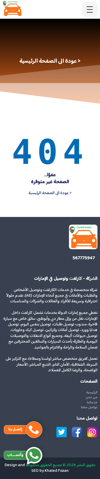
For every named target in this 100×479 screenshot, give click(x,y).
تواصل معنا (89, 407)
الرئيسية (91, 392)
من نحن (91, 397)
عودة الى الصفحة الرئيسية (50, 193)
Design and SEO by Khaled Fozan (37, 468)
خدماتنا (92, 402)
